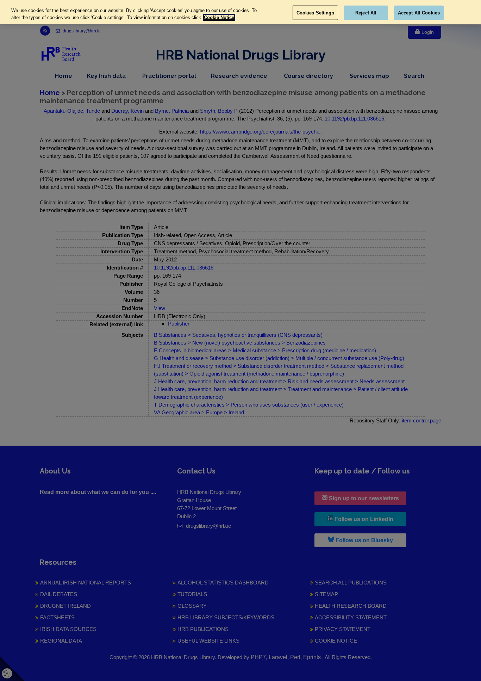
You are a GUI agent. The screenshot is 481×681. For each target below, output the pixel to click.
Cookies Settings (315, 12)
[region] (240, 12)
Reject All (365, 12)
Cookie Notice (219, 17)
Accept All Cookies (419, 12)
